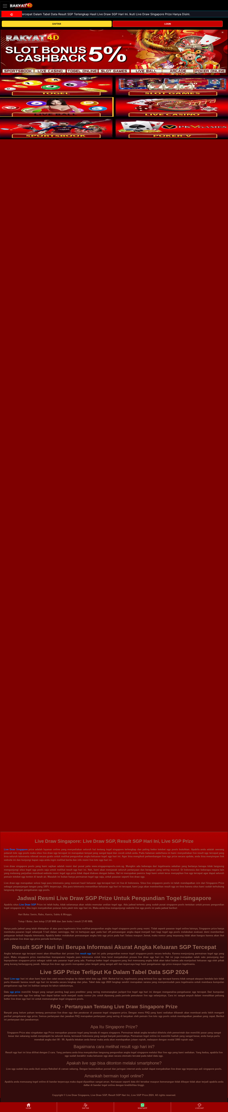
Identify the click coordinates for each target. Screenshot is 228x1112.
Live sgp (15, 978)
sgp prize (15, 992)
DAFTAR (56, 24)
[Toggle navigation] (5, 5)
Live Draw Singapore (16, 849)
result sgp (85, 953)
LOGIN (167, 24)
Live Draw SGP (27, 904)
